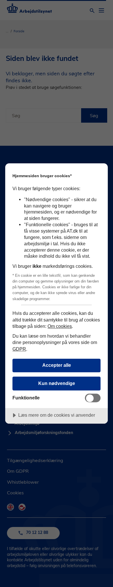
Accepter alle (56, 365)
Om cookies (60, 326)
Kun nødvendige (56, 383)
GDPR (19, 349)
